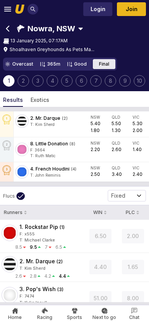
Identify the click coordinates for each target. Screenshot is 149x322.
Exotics (40, 100)
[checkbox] (14, 196)
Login (98, 9)
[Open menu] (7, 9)
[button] (46, 28)
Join (132, 9)
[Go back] (7, 28)
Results (13, 100)
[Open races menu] (80, 28)
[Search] (33, 9)
